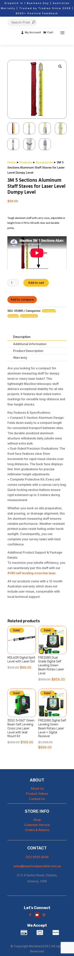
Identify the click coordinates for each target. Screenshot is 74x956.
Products (26, 162)
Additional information (29, 344)
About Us (37, 788)
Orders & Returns (37, 830)
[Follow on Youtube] (37, 915)
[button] (60, 66)
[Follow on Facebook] (30, 915)
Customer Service (37, 825)
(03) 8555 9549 (37, 857)
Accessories (44, 162)
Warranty (20, 357)
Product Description (28, 351)
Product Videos (37, 793)
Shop (37, 820)
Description (22, 337)
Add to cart (36, 283)
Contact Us (37, 799)
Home (11, 162)
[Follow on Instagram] (43, 915)
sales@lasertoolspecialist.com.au (37, 866)
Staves (12, 315)
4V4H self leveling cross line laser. (31, 573)
